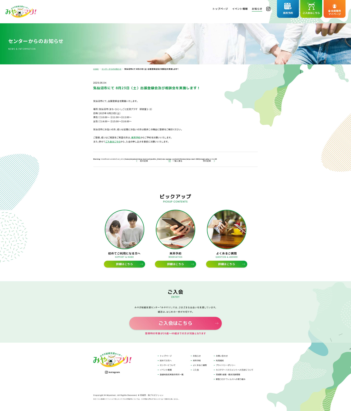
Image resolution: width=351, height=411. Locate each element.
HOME (96, 69)
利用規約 (220, 361)
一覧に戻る (177, 160)
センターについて (168, 365)
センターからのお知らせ (111, 69)
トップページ (166, 356)
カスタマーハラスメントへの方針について (234, 370)
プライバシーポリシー (226, 365)
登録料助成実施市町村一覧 (171, 375)
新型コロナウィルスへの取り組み (230, 379)
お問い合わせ (222, 356)
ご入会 (196, 370)
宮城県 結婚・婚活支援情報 (228, 375)
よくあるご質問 (200, 365)
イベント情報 (166, 370)
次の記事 (207, 160)
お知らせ (197, 356)
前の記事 (144, 160)
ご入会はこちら (113, 141)
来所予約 (135, 137)
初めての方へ (166, 361)
